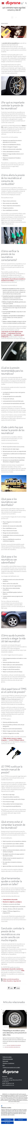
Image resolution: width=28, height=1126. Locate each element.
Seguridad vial (17, 981)
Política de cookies (7, 1057)
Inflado (4, 981)
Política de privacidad (8, 1059)
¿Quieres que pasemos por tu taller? (11, 1067)
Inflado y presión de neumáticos (11, 979)
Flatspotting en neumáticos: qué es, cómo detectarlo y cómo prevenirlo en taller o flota (15, 1032)
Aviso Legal (5, 1061)
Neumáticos (10, 981)
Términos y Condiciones (8, 1063)
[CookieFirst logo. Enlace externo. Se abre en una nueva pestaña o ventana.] (1, 1106)
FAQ (4, 1065)
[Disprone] (13, 3)
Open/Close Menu (3, 3)
